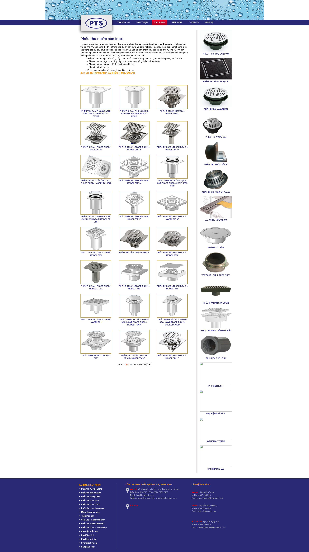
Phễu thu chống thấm (216, 109)
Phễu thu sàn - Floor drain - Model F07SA (134, 182)
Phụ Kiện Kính (215, 386)
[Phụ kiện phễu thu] (216, 355)
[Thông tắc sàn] (216, 245)
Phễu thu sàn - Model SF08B (134, 253)
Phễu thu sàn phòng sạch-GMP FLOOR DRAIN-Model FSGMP (95, 113)
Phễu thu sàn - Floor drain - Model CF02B (172, 357)
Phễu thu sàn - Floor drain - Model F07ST (134, 218)
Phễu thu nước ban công (216, 192)
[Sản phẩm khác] (216, 466)
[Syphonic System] (216, 438)
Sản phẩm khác (215, 469)
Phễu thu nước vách (215, 164)
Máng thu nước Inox (216, 220)
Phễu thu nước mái (216, 137)
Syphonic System (215, 441)
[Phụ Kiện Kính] (216, 383)
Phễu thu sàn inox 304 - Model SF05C (172, 112)
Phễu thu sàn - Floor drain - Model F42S (134, 287)
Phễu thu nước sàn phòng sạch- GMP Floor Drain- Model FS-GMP (172, 322)
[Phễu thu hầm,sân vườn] (216, 300)
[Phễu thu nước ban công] (216, 189)
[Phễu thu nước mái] (216, 134)
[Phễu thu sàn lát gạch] (216, 79)
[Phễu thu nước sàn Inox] (216, 51)
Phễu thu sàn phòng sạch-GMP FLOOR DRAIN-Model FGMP (134, 113)
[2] (131, 364)
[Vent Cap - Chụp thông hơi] (216, 272)
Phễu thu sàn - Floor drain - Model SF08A (96, 287)
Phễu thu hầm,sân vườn (216, 303)
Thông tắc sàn (216, 247)
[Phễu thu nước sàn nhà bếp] (216, 328)
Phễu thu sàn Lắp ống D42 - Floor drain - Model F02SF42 (96, 182)
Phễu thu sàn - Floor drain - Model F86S (172, 287)
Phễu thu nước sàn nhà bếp (216, 330)
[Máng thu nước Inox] (216, 217)
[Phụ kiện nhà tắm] (216, 411)
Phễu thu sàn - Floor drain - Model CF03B (134, 148)
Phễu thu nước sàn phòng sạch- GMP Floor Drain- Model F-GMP (134, 322)
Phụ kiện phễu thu (216, 358)
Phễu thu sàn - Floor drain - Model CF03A (172, 148)
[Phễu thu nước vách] (216, 162)
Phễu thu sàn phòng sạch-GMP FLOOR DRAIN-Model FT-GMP (95, 219)
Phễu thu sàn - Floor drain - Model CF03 (96, 148)
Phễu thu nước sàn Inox (216, 54)
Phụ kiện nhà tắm (215, 414)
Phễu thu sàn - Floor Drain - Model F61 (96, 321)
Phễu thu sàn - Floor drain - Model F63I (96, 254)
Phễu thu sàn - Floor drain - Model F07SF (172, 218)
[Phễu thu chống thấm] (216, 106)
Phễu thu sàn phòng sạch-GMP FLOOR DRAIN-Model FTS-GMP (172, 183)
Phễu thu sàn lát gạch (215, 81)
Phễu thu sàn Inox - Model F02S (96, 357)
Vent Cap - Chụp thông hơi (215, 275)
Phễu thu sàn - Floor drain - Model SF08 (172, 254)
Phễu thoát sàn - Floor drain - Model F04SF (134, 357)
